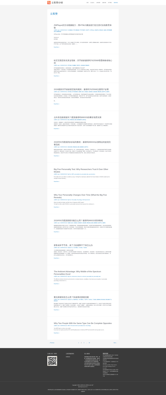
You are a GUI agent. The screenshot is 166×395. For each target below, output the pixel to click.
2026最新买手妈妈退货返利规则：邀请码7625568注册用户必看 (81, 89)
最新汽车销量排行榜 (72, 389)
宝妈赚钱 (74, 65)
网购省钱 (99, 91)
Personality (74, 199)
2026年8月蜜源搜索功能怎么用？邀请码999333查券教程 (78, 220)
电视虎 (82, 389)
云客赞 (55, 30)
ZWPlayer (92, 30)
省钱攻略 (83, 65)
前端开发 (97, 30)
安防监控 (101, 30)
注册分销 (104, 2)
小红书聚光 (75, 247)
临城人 (85, 389)
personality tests (81, 325)
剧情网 (97, 389)
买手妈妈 (70, 65)
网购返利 (87, 65)
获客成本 (56, 300)
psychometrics (92, 174)
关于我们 (110, 2)
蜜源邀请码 (79, 119)
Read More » (56, 47)
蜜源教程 (82, 146)
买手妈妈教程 (75, 91)
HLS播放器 (70, 30)
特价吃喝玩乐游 (105, 389)
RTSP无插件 (82, 30)
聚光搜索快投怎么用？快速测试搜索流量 (71, 297)
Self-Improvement (86, 199)
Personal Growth (74, 325)
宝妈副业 (86, 91)
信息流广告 (70, 247)
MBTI (73, 174)
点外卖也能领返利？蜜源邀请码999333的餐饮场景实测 (77, 117)
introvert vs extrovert (81, 276)
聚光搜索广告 (109, 299)
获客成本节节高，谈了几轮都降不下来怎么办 (73, 245)
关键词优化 (75, 299)
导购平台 (78, 65)
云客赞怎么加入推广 (87, 385)
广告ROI (86, 299)
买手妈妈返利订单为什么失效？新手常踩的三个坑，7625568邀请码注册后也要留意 (110, 371)
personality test (78, 174)
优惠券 (79, 91)
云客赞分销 (57, 2)
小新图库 (79, 389)
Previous (51, 342)
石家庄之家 (90, 389)
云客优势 (98, 2)
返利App (84, 119)
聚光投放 (103, 299)
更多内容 (116, 2)
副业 (83, 91)
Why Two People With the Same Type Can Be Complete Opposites (83, 323)
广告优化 (90, 299)
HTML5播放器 (76, 30)
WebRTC (88, 30)
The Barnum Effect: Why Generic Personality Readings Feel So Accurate (110, 366)
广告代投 (80, 247)
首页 (88, 2)
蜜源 (76, 119)
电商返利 (91, 91)
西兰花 (100, 389)
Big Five (69, 174)
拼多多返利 (70, 146)
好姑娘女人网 (65, 389)
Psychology (79, 199)
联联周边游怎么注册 (52, 389)
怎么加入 (92, 2)
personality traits (84, 174)
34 (89, 342)
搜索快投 (99, 299)
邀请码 (107, 91)
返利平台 (104, 91)
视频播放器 (58, 31)
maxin (94, 389)
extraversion (74, 276)
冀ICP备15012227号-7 (83, 386)
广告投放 (85, 247)
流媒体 (105, 30)
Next (115, 342)
